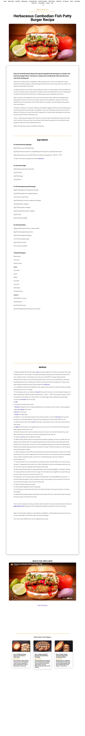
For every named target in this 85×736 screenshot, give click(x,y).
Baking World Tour (42, 10)
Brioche (48, 3)
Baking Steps (24, 1)
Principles (17, 1)
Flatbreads (58, 1)
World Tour (34, 3)
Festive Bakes (42, 3)
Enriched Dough (33, 1)
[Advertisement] (42, 335)
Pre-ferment (66, 1)
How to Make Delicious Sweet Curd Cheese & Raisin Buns (19, 656)
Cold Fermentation (42, 1)
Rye (52, 3)
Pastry (71, 1)
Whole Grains (52, 1)
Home (5, 1)
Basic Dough (11, 1)
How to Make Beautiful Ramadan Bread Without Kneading (41, 656)
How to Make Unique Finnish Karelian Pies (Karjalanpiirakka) (62, 656)
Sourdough (77, 1)
